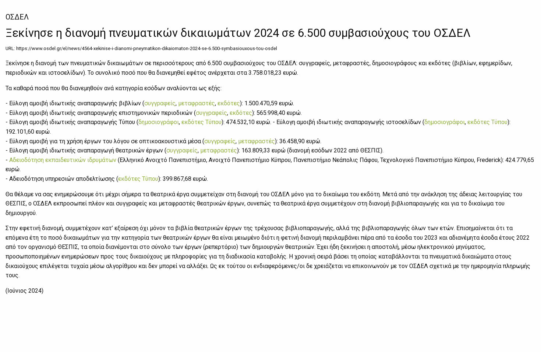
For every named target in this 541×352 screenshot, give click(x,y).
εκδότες (229, 103)
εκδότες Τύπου (201, 122)
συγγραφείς (160, 103)
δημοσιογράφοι (158, 122)
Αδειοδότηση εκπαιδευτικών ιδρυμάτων (62, 159)
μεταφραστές (196, 103)
